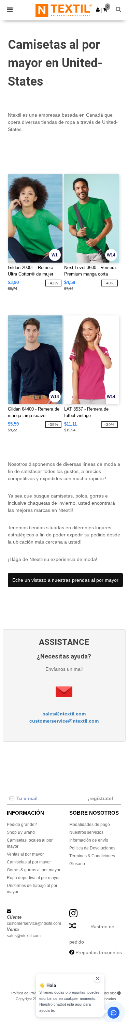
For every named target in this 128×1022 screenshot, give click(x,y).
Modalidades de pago (89, 824)
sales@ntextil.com (64, 713)
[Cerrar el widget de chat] (97, 978)
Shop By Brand (21, 832)
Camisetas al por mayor (29, 862)
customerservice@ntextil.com (64, 721)
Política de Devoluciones (92, 848)
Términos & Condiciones (92, 856)
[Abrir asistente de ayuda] (113, 1013)
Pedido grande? (22, 824)
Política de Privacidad (29, 993)
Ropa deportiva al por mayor (33, 877)
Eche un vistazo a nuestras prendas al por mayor (65, 580)
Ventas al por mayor (25, 854)
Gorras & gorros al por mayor (33, 870)
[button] (98, 9)
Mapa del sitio (105, 993)
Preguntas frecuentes (98, 952)
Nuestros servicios (86, 832)
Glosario (77, 863)
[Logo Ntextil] (63, 10)
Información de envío (88, 840)
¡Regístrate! (100, 798)
